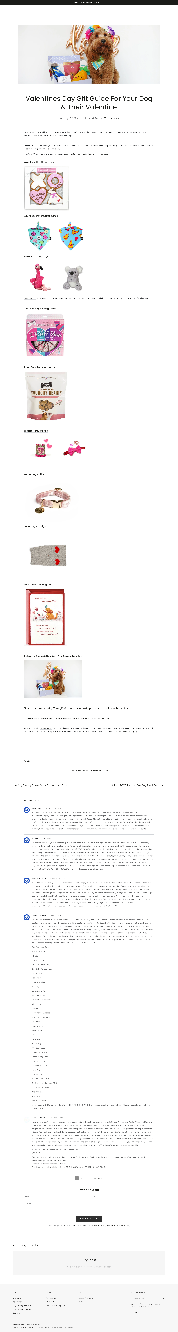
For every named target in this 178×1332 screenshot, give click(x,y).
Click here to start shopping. (125, 731)
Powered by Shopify (19, 1327)
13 (95, 1178)
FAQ (81, 1302)
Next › (100, 1178)
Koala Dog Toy (30, 298)
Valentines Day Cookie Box (39, 162)
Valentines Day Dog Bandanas (41, 215)
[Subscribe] (164, 1298)
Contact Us (51, 1298)
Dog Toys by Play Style (22, 1306)
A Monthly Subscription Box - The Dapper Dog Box (53, 656)
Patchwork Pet (46, 728)
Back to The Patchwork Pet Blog (90, 770)
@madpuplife (55, 718)
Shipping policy (69, 1327)
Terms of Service (117, 1225)
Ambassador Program (55, 1306)
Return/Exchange (86, 1298)
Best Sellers (18, 1302)
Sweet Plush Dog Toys (36, 256)
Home (79, 90)
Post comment (89, 1219)
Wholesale (50, 1302)
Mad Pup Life (82, 718)
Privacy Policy (100, 1225)
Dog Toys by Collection (23, 1309)
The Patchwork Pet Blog (91, 90)
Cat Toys (16, 1313)
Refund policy (32, 1327)
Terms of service (56, 1327)
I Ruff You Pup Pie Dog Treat (40, 308)
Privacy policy (44, 1327)
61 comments (111, 118)
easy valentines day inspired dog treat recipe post (86, 154)
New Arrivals (18, 1298)
